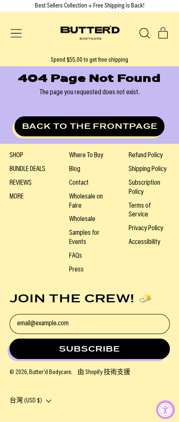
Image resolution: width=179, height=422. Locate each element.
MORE (17, 197)
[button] (144, 33)
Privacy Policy (146, 228)
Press (76, 270)
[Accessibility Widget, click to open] (165, 409)
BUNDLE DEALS (27, 169)
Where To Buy (86, 155)
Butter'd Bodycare (50, 372)
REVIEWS (21, 183)
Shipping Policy (148, 169)
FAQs (75, 256)
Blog (74, 169)
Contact (79, 183)
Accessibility (144, 242)
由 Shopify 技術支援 (103, 372)
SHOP (16, 155)
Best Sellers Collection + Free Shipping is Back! (89, 6)
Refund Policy (146, 155)
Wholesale (82, 219)
